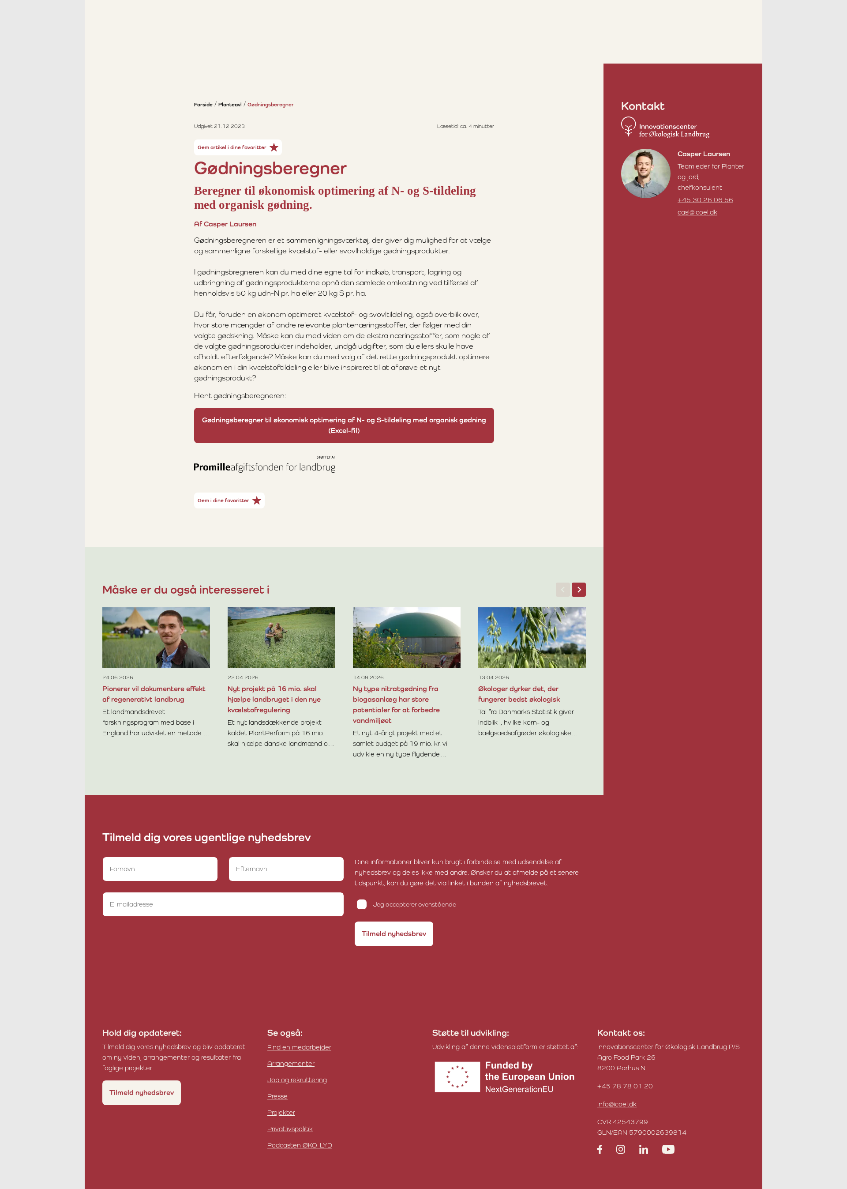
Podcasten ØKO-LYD (299, 1145)
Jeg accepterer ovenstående (414, 904)
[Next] (579, 590)
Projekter (281, 1112)
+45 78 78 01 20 (625, 1086)
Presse (277, 1096)
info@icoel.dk (617, 1104)
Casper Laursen (704, 154)
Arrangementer (291, 1063)
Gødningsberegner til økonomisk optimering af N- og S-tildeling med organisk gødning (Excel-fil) (344, 425)
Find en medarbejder (299, 1047)
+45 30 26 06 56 (705, 199)
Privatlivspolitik (290, 1129)
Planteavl (230, 105)
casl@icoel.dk (697, 212)
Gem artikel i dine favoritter (232, 147)
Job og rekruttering (297, 1080)
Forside (203, 105)
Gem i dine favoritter (223, 500)
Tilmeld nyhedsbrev (394, 933)
